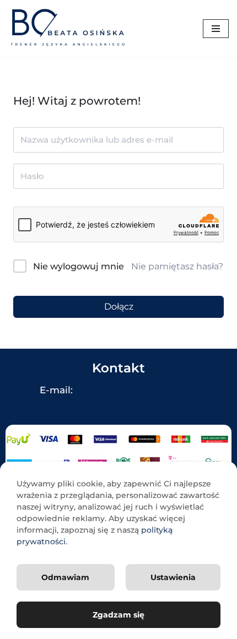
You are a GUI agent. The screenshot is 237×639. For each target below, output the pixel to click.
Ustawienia (173, 577)
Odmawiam (65, 577)
